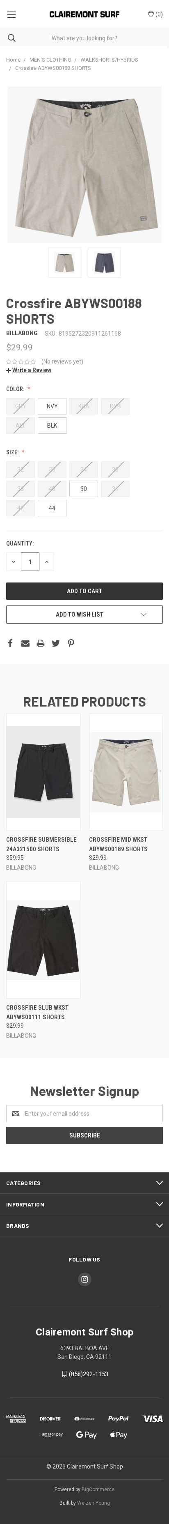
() (158, 14)
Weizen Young (93, 1503)
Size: (13, 452)
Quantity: (20, 543)
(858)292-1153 (88, 1374)
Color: (15, 389)
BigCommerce (98, 1489)
